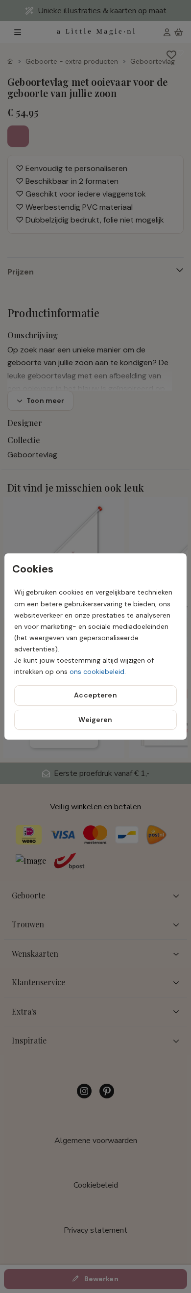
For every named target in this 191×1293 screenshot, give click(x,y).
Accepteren (95, 695)
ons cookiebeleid (97, 671)
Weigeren (95, 719)
